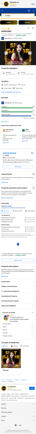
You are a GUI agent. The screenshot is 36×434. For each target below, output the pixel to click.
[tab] (5, 211)
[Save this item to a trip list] (29, 28)
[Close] (2, 4)
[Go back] (2, 11)
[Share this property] (33, 28)
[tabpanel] (18, 223)
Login (33, 4)
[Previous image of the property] (6, 53)
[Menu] (34, 11)
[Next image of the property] (29, 53)
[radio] (18, 324)
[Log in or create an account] (29, 11)
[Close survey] (32, 312)
